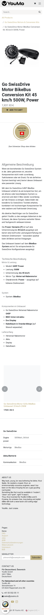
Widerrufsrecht (7, 545)
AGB (3, 540)
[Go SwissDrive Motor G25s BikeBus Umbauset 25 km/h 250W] (22, 383)
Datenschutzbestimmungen (12, 542)
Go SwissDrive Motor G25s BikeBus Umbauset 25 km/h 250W (19, 405)
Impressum (6, 547)
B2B (3, 549)
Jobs (4, 538)
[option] (22, 389)
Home (4, 531)
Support (5, 535)
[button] (14, 110)
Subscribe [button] (36, 557)
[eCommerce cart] (34, 3)
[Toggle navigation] (39, 3)
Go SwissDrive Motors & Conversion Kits (22, 22)
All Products (7, 18)
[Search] (39, 12)
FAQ (3, 533)
